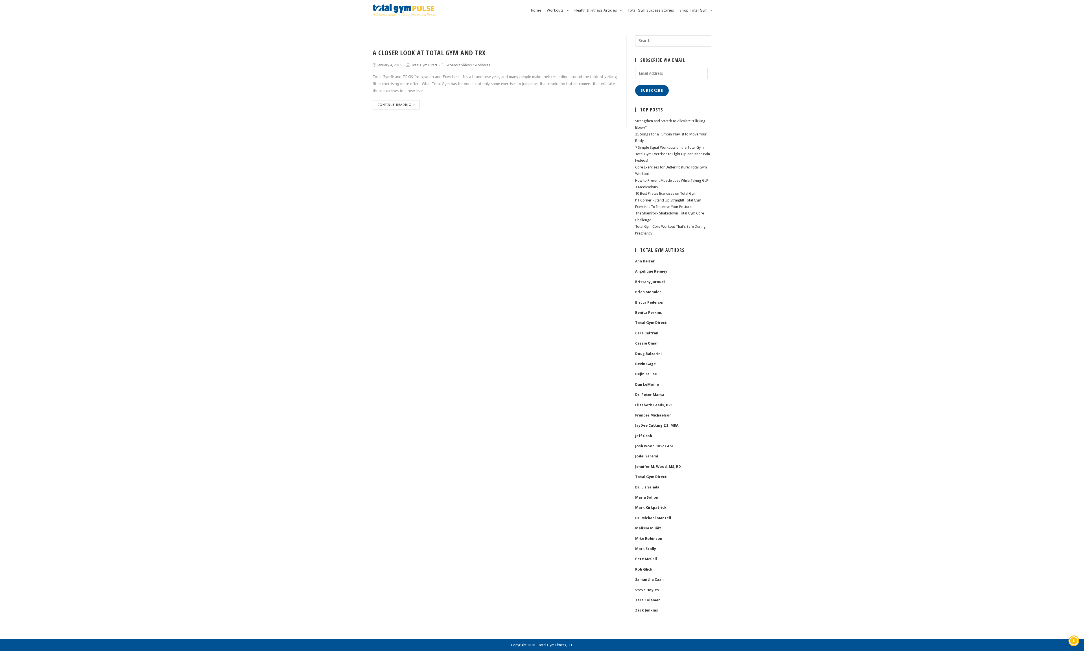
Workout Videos (459, 65)
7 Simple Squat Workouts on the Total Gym (669, 147)
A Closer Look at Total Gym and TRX (429, 52)
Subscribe (652, 91)
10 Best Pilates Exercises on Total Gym (665, 193)
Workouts (482, 65)
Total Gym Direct (424, 65)
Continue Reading (394, 105)
